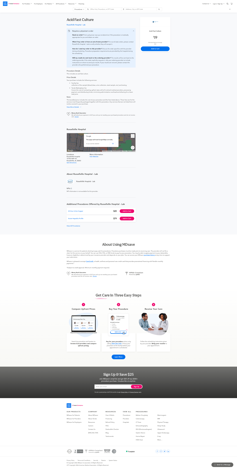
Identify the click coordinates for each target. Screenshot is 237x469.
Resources (91, 422)
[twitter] (164, 451)
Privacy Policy (124, 392)
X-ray (159, 436)
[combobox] (103, 9)
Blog (107, 433)
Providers (126, 419)
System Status (113, 460)
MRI (158, 419)
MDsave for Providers (74, 419)
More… (159, 440)
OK (113, 143)
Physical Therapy (162, 422)
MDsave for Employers (74, 422)
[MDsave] (11, 3)
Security (95, 460)
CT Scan (138, 422)
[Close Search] (230, 9)
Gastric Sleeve (140, 433)
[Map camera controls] (133, 147)
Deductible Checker (112, 429)
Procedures (126, 415)
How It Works (110, 415)
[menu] (109, 3)
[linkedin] (168, 451)
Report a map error (131, 151)
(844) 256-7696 (117, 344)
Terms (124, 151)
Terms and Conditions (84, 460)
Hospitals (126, 422)
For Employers (38, 4)
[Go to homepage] (75, 405)
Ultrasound (161, 429)
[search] (227, 4)
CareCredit (89, 261)
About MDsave (93, 415)
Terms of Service (134, 392)
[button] (101, 31)
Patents (103, 460)
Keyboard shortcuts (107, 151)
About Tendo (92, 419)
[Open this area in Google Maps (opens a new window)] (70, 150)
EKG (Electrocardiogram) (144, 429)
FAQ (107, 426)
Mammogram (161, 415)
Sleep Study (161, 426)
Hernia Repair (140, 436)
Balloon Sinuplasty (142, 415)
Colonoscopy (140, 419)
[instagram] (161, 451)
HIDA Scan (139, 440)
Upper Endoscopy (163, 433)
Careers (90, 426)
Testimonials (110, 436)
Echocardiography (142, 426)
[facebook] (157, 451)
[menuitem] (27, 4)
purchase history (149, 255)
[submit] (159, 9)
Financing (81, 4)
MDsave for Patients (73, 415)
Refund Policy (110, 422)
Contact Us (91, 429)
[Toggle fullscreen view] (133, 136)
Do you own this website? (92, 143)
